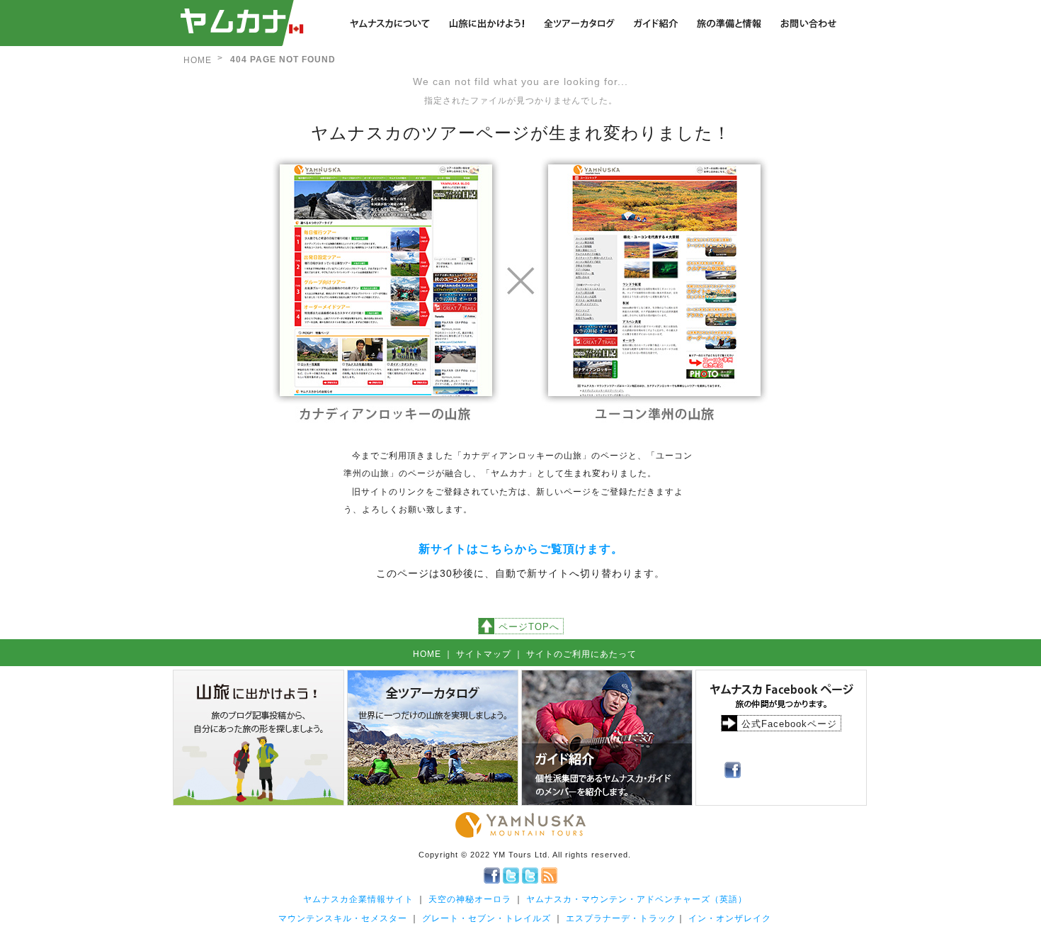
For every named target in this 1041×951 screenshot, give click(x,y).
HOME (197, 60)
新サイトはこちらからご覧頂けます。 (521, 549)
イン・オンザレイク (729, 918)
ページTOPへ (529, 626)
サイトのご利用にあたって (581, 654)
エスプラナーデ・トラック (621, 918)
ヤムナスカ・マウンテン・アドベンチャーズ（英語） (636, 899)
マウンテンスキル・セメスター (342, 918)
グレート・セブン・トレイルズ (486, 918)
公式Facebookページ (789, 724)
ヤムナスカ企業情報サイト (358, 899)
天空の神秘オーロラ (469, 899)
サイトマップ (483, 654)
